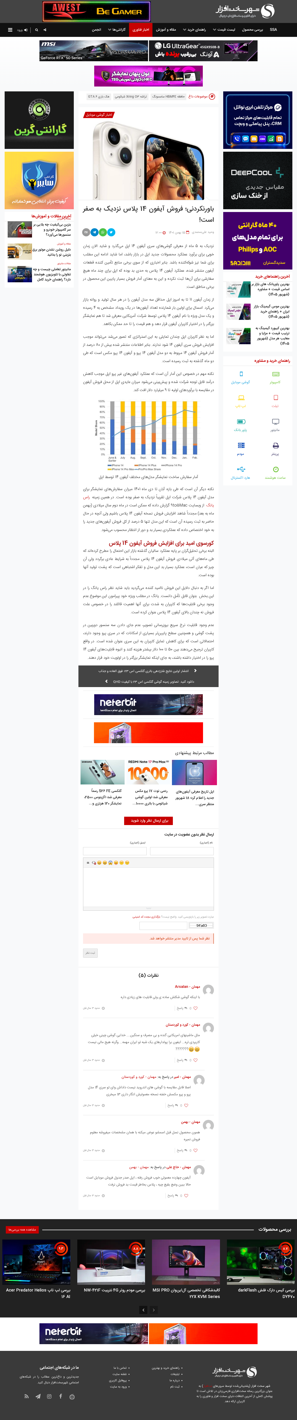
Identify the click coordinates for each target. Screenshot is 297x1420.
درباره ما (175, 1380)
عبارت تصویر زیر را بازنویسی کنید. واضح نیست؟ (173, 917)
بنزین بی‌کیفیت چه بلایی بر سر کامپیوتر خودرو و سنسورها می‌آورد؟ (52, 230)
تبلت (275, 406)
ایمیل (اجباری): (137, 843)
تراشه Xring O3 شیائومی (131, 96)
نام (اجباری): (206, 843)
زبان (116, 862)
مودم (240, 454)
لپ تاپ (240, 406)
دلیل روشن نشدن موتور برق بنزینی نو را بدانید (51, 252)
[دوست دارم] (195, 1009)
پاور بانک (240, 430)
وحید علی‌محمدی (203, 232)
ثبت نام (175, 1386)
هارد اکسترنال (240, 478)
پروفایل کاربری (118, 1380)
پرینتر (275, 454)
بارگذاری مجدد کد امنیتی (146, 917)
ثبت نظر (90, 953)
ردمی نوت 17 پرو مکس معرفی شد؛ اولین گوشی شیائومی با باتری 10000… (150, 797)
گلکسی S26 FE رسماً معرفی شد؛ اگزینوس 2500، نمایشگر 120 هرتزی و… (103, 797)
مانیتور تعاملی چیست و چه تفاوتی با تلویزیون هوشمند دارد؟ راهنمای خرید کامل (52, 275)
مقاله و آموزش (64, 244)
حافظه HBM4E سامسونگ (168, 96)
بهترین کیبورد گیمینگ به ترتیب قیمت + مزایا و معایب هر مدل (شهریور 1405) (272, 336)
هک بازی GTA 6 (99, 96)
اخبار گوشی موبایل (99, 115)
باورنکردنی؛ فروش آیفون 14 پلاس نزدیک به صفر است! (148, 215)
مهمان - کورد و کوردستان (139, 1077)
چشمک (127, 862)
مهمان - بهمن (139, 1167)
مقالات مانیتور (64, 264)
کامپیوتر (275, 382)
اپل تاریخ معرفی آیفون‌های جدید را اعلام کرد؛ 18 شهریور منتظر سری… (194, 798)
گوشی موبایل (240, 382)
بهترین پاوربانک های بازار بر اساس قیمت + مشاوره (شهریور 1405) (270, 289)
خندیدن (99, 862)
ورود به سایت (118, 1386)
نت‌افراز (207, 1386)
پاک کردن (93, 862)
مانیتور (275, 430)
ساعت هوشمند (275, 478)
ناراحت (121, 862)
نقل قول (88, 862)
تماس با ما (120, 1368)
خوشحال (104, 862)
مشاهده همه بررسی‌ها (22, 1229)
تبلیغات (175, 1374)
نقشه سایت (120, 1374)
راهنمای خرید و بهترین (166, 1368)
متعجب (110, 862)
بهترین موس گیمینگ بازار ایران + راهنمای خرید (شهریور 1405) (271, 312)
